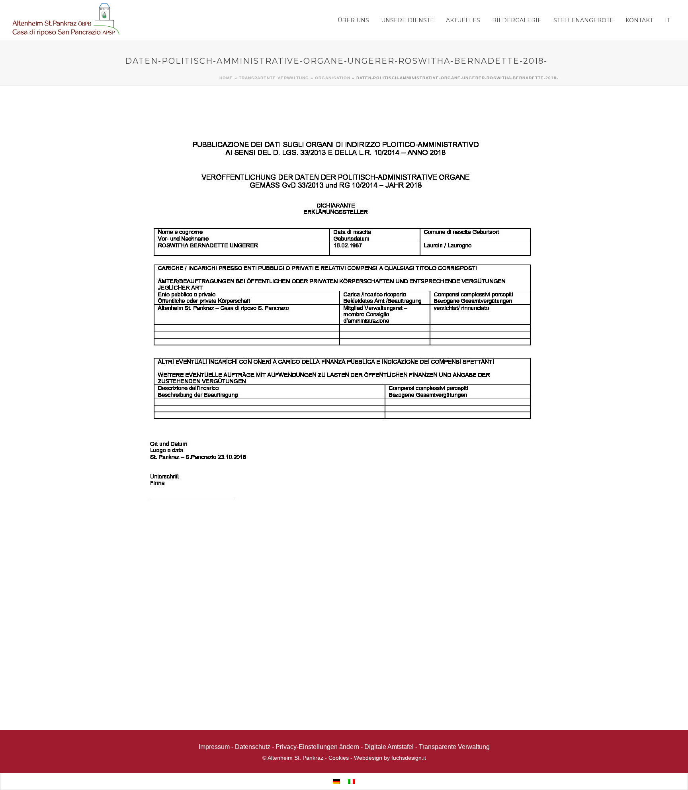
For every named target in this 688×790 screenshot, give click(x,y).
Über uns (353, 20)
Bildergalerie (516, 20)
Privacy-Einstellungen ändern (317, 746)
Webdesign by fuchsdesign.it (390, 758)
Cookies (338, 758)
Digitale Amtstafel (389, 746)
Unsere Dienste (407, 20)
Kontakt (639, 20)
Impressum (214, 746)
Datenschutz (252, 746)
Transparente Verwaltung (274, 78)
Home (226, 78)
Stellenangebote (583, 20)
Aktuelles (463, 20)
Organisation (332, 78)
